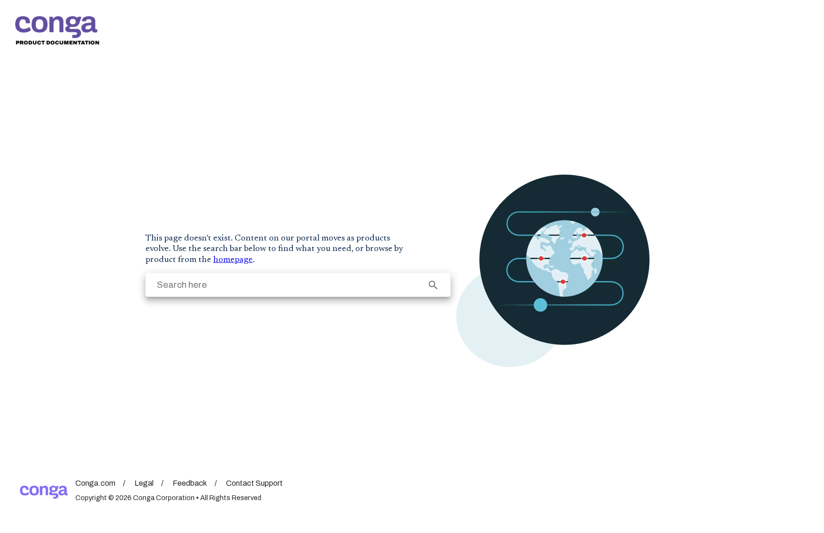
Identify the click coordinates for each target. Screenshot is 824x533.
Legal (144, 483)
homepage (233, 260)
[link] (57, 30)
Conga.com (95, 483)
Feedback (190, 483)
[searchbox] (433, 285)
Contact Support (254, 483)
